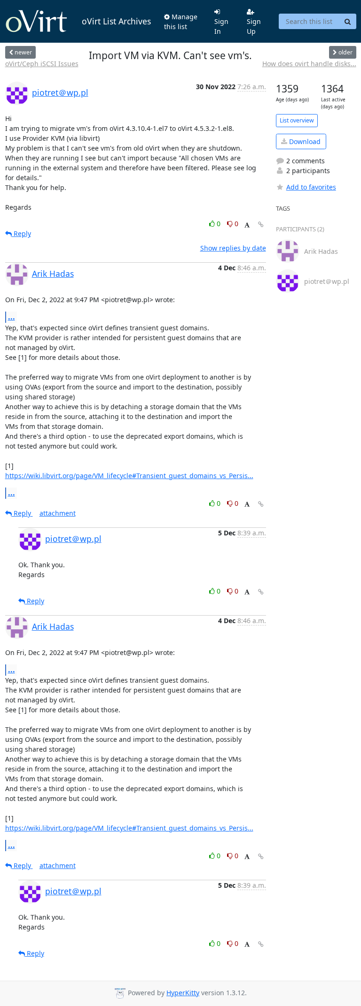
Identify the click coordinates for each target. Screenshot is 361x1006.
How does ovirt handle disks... (309, 63)
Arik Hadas (53, 273)
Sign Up (254, 26)
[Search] (347, 22)
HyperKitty (182, 992)
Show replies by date (233, 248)
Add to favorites (311, 187)
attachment (57, 513)
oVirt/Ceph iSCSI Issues (41, 63)
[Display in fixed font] (247, 225)
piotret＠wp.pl (60, 92)
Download (304, 141)
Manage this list (180, 21)
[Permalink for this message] (261, 224)
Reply (21, 233)
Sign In (221, 26)
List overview (297, 120)
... (11, 317)
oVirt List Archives (116, 21)
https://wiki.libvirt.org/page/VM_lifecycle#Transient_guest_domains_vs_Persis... (129, 475)
